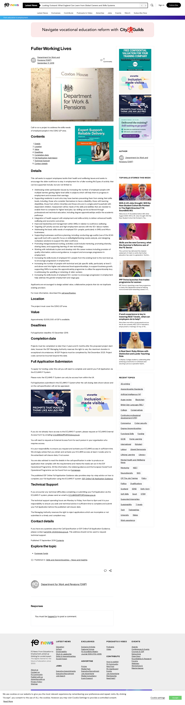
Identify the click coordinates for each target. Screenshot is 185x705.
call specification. (68, 293)
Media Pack (85, 669)
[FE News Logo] (11, 5)
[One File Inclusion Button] (93, 415)
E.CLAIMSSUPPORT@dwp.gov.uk (66, 435)
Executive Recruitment (65, 673)
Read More (8, 701)
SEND (134, 489)
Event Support (87, 678)
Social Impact (61, 659)
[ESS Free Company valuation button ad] (135, 59)
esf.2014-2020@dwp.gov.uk (56, 532)
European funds (41, 553)
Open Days (136, 656)
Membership (111, 676)
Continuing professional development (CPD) (130, 416)
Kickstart (138, 444)
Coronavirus (126, 423)
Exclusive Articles (88, 647)
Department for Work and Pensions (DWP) (64, 584)
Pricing (84, 666)
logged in (52, 616)
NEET (135, 467)
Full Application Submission (46, 158)
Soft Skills (125, 494)
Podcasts (110, 647)
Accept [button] (175, 698)
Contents (60, 540)
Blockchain (139, 399)
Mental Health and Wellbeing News (133, 461)
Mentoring (125, 467)
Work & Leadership (64, 654)
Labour (124, 449)
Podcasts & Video (84, 13)
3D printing (125, 384)
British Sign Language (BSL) (132, 405)
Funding (141, 433)
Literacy (142, 454)
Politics (123, 483)
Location (38, 146)
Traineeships (134, 510)
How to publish (112, 662)
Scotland (124, 489)
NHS (138, 473)
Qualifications (136, 483)
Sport (134, 494)
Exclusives (55, 13)
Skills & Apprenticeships (66, 656)
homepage (75, 470)
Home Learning (135, 439)
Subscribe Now (140, 13)
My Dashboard (112, 669)
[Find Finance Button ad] (135, 128)
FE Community (37, 674)
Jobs (110, 13)
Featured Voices (87, 649)
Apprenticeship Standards (132, 389)
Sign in (161, 5)
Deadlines (39, 152)
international (126, 444)
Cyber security (140, 423)
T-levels (139, 504)
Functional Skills (127, 433)
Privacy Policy (36, 682)
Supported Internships (130, 499)
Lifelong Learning (128, 454)
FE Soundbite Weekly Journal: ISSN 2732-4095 (91, 652)
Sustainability (126, 504)
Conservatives (137, 410)
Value (37, 149)
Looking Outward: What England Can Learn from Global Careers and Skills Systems (78, 5)
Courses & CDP (138, 651)
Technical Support (42, 160)
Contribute (68, 13)
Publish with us (37, 677)
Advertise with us (38, 679)
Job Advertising (87, 673)
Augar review (126, 399)
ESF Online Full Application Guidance (97, 478)
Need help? (110, 678)
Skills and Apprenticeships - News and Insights (66, 560)
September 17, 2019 (45, 63)
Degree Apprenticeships (131, 428)
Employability (61, 651)
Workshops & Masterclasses (137, 667)
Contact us (35, 672)
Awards (135, 647)
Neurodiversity (127, 473)
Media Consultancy (89, 676)
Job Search (60, 676)
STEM (143, 494)
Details (37, 143)
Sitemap (34, 684)
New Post (110, 666)
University (125, 515)
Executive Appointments (66, 671)
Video (108, 649)
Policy (144, 478)
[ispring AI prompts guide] (51, 415)
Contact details (41, 163)
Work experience (128, 520)
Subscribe (173, 5)
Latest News (42, 13)
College (124, 410)
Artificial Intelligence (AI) (131, 394)
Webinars (135, 663)
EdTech (59, 649)
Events (118, 13)
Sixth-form (145, 489)
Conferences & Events (140, 649)
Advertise (100, 13)
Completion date (42, 155)
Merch (127, 13)
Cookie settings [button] (158, 697)
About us (34, 670)
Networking (136, 654)
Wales (135, 515)
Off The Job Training (129, 478)
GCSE (123, 439)
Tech (123, 510)
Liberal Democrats (138, 449)
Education (60, 647)
